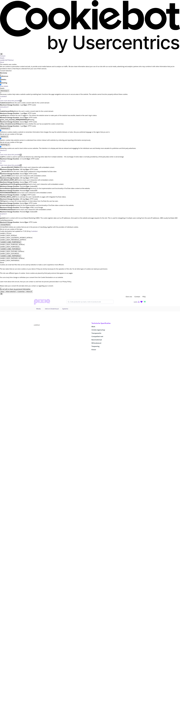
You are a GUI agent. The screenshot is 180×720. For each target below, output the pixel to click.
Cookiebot (34, 231)
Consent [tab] (2, 56)
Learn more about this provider (10, 101)
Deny (2, 291)
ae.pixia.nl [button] (3, 215)
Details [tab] (2, 58)
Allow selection (11, 291)
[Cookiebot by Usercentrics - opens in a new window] (90, 26)
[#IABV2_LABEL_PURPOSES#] (11, 242)
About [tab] (2, 62)
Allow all (29, 291)
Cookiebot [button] (3, 97)
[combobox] (91, 302)
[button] (137, 302)
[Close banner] (1, 54)
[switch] (0, 78)
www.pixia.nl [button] (4, 108)
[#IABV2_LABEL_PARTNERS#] (10, 256)
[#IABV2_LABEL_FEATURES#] (10, 249)
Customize (21, 291)
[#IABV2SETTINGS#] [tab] (7, 60)
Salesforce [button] (3, 151)
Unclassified (5, 225)
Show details (4, 86)
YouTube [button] (2, 162)
